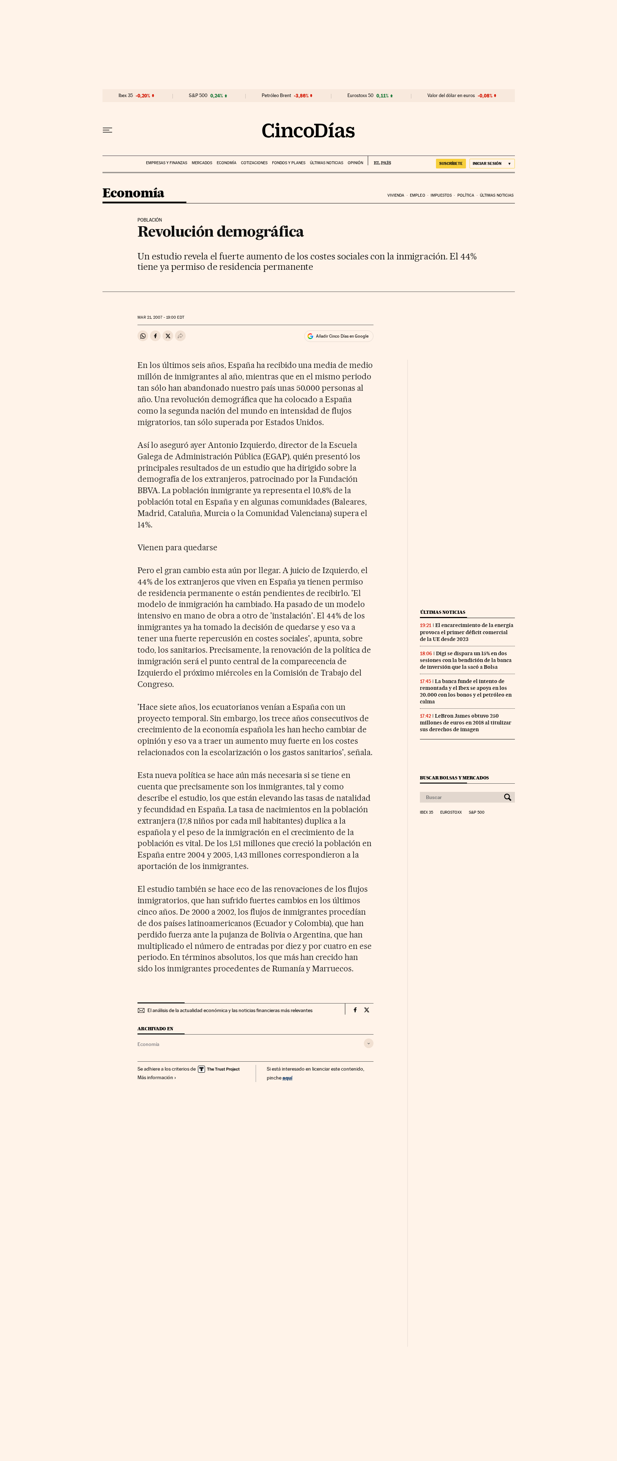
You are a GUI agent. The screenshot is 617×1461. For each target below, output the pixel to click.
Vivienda (396, 195)
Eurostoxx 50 (360, 95)
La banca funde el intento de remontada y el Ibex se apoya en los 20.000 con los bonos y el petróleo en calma (466, 691)
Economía (226, 163)
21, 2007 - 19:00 (160, 317)
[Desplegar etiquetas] (368, 1043)
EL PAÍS (379, 160)
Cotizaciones (254, 163)
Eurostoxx (451, 812)
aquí (287, 1078)
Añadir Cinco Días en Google (342, 336)
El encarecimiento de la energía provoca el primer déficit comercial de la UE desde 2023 (466, 632)
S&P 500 (198, 95)
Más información (155, 1077)
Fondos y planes (288, 163)
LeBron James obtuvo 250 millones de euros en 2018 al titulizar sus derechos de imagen (465, 723)
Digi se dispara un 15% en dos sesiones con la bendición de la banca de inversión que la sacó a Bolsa (466, 660)
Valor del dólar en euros (451, 95)
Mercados (202, 163)
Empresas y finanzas (166, 163)
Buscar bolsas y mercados (454, 777)
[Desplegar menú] (107, 130)
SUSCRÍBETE (451, 163)
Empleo (417, 195)
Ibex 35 (126, 95)
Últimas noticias (326, 163)
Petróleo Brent (276, 95)
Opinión (355, 163)
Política (466, 195)
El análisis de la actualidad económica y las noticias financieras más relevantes (229, 1010)
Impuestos (441, 195)
